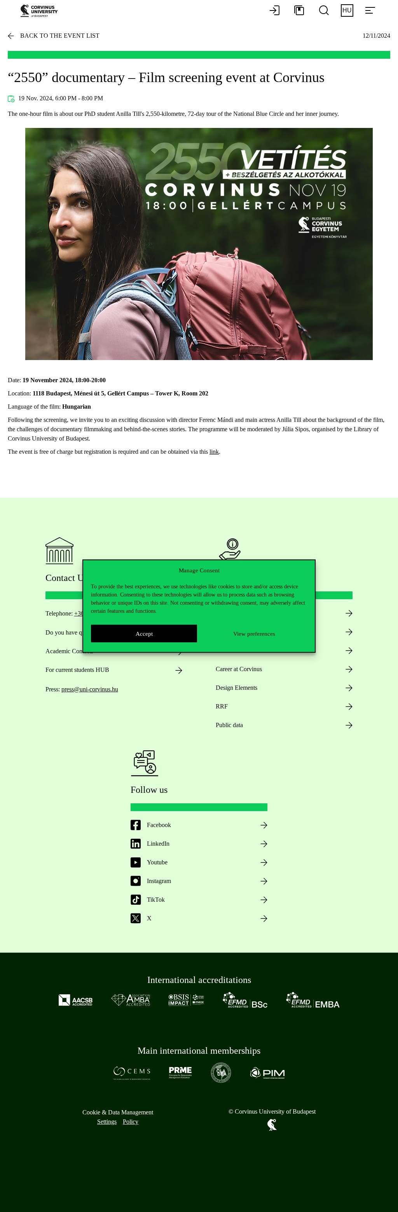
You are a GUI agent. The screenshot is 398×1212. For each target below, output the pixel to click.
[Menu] (370, 10)
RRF (222, 706)
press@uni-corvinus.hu (89, 689)
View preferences (254, 633)
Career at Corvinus (239, 669)
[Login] (274, 10)
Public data (229, 725)
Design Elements (236, 687)
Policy (130, 1121)
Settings (107, 1121)
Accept (144, 633)
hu (347, 10)
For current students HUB (77, 669)
